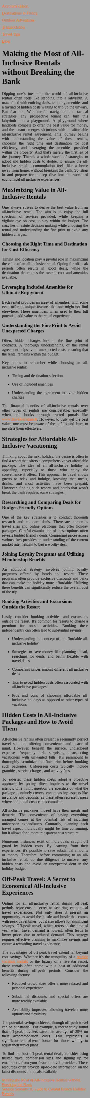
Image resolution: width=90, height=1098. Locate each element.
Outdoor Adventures (18, 20)
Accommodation (15, 6)
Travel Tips (11, 34)
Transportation (13, 27)
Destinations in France (19, 13)
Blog (6, 41)
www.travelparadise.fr (19, 419)
